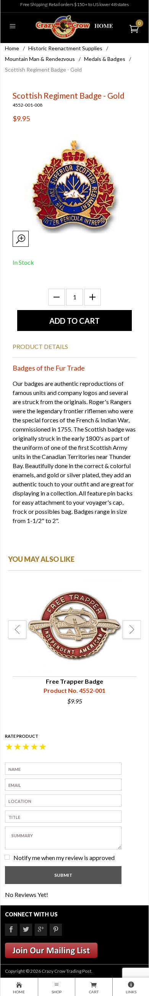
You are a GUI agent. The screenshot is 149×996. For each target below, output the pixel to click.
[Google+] (41, 930)
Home (12, 48)
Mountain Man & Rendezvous (40, 59)
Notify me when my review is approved (64, 857)
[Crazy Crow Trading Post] (74, 26)
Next (132, 629)
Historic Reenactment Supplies (65, 48)
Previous (17, 629)
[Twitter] (26, 930)
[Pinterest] (56, 930)
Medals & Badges (104, 59)
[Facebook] (11, 930)
